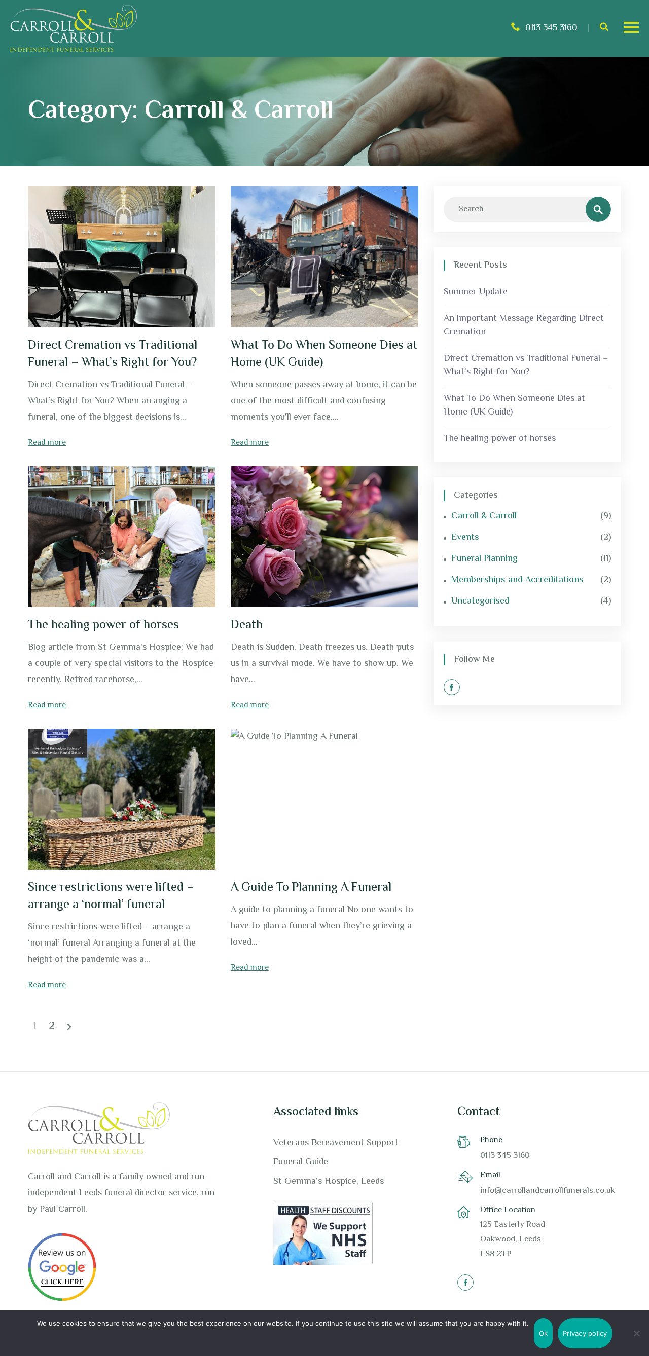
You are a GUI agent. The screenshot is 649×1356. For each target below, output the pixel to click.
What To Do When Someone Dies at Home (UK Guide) (324, 354)
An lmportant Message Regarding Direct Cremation (524, 326)
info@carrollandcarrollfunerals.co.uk (547, 1190)
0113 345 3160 (551, 28)
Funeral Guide (300, 1162)
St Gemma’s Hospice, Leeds (328, 1182)
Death (247, 625)
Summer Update (476, 292)
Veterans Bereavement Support (336, 1143)
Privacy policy (585, 1333)
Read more (47, 443)
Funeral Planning (484, 559)
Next (69, 1027)
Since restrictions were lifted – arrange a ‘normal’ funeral (111, 897)
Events (465, 538)
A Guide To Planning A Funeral (311, 888)
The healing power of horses (103, 625)
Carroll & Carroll (484, 516)
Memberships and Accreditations (517, 580)
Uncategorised (480, 602)
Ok (543, 1333)
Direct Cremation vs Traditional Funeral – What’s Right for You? (112, 354)
